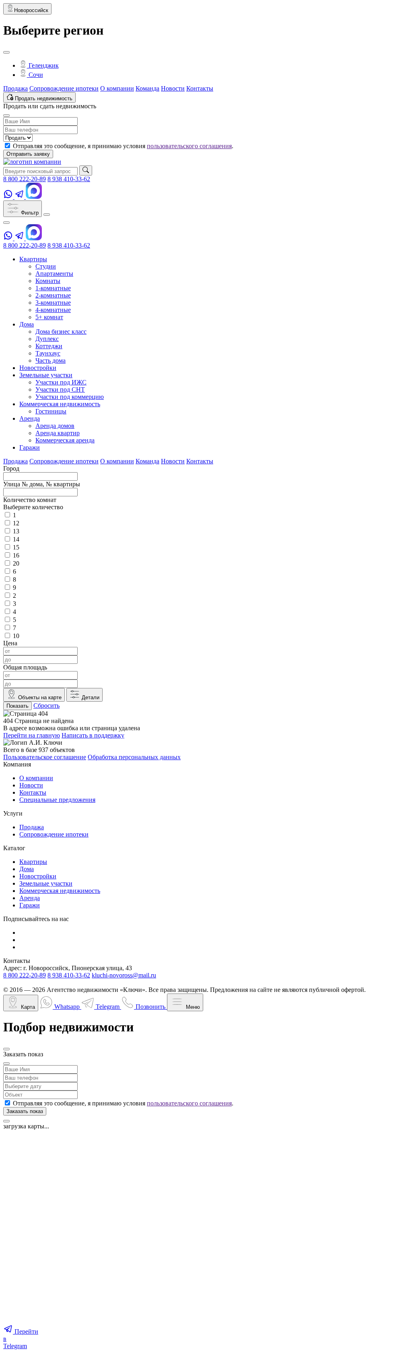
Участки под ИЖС (61, 382)
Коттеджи (48, 346)
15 (16, 547)
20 (16, 563)
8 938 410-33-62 (68, 179)
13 (16, 531)
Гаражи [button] (29, 447)
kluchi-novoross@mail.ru (124, 975)
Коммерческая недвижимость (59, 890)
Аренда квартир (57, 433)
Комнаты (47, 280)
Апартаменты (54, 273)
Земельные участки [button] (45, 375)
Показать (17, 706)
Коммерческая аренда (65, 440)
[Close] (6, 52)
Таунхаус (47, 353)
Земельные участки (45, 883)
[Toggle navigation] (46, 214)
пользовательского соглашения (189, 146)
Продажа (15, 88)
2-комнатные (53, 295)
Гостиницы (50, 411)
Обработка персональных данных (134, 757)
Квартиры (33, 861)
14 (16, 539)
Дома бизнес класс (61, 331)
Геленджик (43, 65)
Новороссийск (31, 10)
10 (16, 635)
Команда (147, 88)
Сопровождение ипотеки (64, 88)
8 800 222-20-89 (24, 179)
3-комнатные (53, 302)
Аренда (29, 897)
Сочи (35, 74)
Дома (26, 869)
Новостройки (37, 876)
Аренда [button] (29, 418)
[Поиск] (85, 170)
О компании (117, 88)
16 (16, 555)
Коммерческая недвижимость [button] (59, 404)
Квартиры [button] (33, 259)
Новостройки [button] (37, 367)
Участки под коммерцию (69, 396)
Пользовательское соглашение (44, 757)
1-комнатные (53, 288)
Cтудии (45, 266)
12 (16, 523)
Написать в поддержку (93, 735)
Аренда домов (54, 425)
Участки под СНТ (60, 389)
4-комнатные (53, 309)
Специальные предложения (57, 799)
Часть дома (50, 360)
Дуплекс (47, 338)
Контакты (199, 88)
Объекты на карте (39, 697)
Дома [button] (26, 324)
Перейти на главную (31, 735)
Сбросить (46, 705)
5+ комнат (49, 317)
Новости (173, 88)
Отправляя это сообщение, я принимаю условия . (123, 146)
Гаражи (29, 905)
